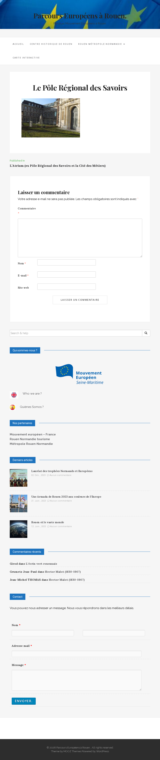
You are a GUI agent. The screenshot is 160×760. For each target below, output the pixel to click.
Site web (23, 287)
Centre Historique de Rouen (51, 44)
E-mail (23, 275)
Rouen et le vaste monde (47, 522)
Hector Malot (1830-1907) (63, 571)
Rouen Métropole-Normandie (100, 44)
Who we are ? (32, 393)
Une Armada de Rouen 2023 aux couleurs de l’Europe (66, 496)
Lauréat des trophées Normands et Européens (61, 471)
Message (19, 665)
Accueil (18, 44)
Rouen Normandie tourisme (30, 439)
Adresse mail (22, 646)
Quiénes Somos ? (32, 407)
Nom (22, 263)
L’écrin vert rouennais (41, 563)
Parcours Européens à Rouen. (80, 15)
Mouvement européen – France (33, 434)
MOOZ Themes (72, 751)
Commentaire (27, 211)
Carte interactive (26, 58)
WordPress (102, 751)
